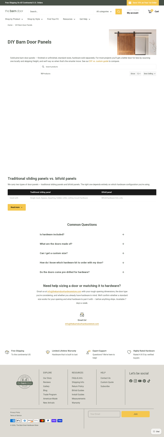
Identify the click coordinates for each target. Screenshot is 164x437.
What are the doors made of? (56, 243)
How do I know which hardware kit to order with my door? (71, 262)
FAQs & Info (77, 378)
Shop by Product (12, 19)
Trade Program (50, 394)
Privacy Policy (15, 412)
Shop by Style (33, 19)
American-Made (50, 398)
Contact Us (105, 378)
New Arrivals (48, 403)
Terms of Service (16, 415)
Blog (45, 390)
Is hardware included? (52, 234)
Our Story (47, 378)
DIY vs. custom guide (98, 61)
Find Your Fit (53, 19)
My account (132, 13)
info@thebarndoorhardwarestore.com (64, 291)
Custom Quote (107, 382)
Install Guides (78, 394)
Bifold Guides (78, 390)
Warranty (76, 403)
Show (133, 74)
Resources (67, 19)
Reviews (47, 382)
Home (10, 25)
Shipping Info (78, 382)
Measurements (78, 398)
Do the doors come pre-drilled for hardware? (64, 272)
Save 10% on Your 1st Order (145, 3)
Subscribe (105, 386)
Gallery (46, 386)
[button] (149, 73)
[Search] (118, 11)
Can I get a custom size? (54, 253)
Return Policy (78, 386)
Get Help (83, 19)
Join (136, 414)
